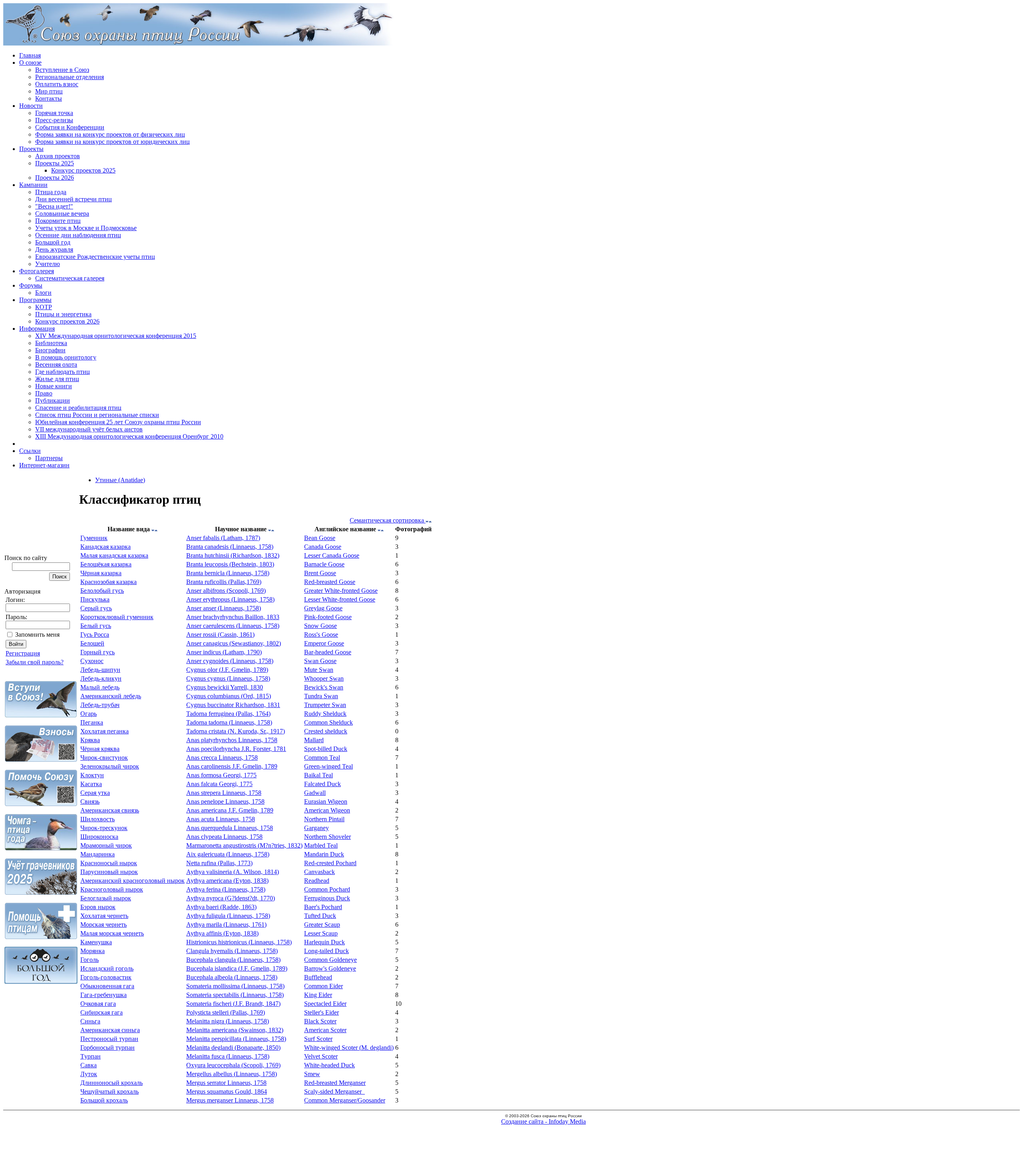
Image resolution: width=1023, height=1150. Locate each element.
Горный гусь (97, 652)
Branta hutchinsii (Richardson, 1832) (232, 555)
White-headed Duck (329, 1065)
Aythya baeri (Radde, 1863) (221, 907)
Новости (31, 105)
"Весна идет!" (54, 206)
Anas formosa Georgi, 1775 (221, 775)
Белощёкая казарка (105, 564)
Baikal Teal (318, 775)
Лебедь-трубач (99, 704)
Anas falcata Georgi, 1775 (219, 784)
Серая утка (95, 792)
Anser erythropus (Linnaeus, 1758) (230, 599)
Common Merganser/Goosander (344, 1100)
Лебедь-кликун (100, 678)
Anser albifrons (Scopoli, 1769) (226, 590)
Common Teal (322, 757)
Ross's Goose (321, 634)
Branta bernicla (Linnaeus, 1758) (227, 573)
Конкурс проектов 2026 (67, 321)
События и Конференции (69, 127)
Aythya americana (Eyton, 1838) (227, 880)
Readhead (316, 880)
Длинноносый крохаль (111, 1082)
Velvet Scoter (321, 1056)
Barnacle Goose (324, 564)
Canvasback (319, 871)
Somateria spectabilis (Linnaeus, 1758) (235, 994)
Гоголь (89, 959)
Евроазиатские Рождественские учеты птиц (95, 256)
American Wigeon (327, 810)
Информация (37, 328)
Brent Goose (320, 573)
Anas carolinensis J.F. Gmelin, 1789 (231, 766)
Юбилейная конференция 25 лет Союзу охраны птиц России (118, 422)
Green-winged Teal (328, 766)
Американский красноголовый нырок (132, 880)
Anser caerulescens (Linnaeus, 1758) (232, 625)
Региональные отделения (69, 76)
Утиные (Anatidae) (120, 480)
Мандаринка (97, 854)
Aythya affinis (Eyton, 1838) (222, 933)
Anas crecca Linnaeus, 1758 (222, 757)
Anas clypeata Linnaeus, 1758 (224, 836)
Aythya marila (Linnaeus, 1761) (226, 924)
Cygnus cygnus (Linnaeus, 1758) (228, 678)
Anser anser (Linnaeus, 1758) (223, 608)
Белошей (92, 643)
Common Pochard (327, 889)
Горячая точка (54, 112)
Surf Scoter (318, 1038)
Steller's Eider (321, 1012)
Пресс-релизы (54, 120)
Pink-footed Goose (328, 617)
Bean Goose (319, 537)
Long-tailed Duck (326, 950)
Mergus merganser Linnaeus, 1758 (230, 1100)
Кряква (90, 740)
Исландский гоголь (106, 968)
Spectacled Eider (325, 1003)
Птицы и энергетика (63, 314)
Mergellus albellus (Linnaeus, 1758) (231, 1074)
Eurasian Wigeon (325, 801)
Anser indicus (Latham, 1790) (224, 652)
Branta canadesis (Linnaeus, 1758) (229, 546)
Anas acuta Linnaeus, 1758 (220, 819)
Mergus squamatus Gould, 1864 (226, 1091)
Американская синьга (110, 1030)
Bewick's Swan (323, 687)
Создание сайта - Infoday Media (543, 1121)
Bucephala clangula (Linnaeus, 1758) (233, 959)
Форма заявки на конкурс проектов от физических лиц (110, 134)
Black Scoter (320, 1021)
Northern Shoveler (327, 836)
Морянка (92, 950)
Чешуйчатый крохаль (109, 1091)
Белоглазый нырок (105, 898)
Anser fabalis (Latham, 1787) (223, 537)
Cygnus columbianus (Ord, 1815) (228, 696)
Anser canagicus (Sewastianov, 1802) (233, 643)
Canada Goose (322, 546)
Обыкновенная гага (107, 986)
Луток (88, 1074)
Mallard (314, 740)
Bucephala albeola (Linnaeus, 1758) (231, 977)
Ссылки (30, 450)
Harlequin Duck (324, 942)
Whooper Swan (324, 678)
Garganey (316, 827)
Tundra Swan (321, 696)
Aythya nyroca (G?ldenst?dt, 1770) (230, 898)
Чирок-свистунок (104, 757)
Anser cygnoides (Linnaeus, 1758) (229, 660)
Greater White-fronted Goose (341, 590)
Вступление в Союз (62, 69)
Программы (35, 299)
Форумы (30, 285)
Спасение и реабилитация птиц (78, 407)
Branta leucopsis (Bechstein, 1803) (230, 564)
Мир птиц (49, 91)
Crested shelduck (325, 731)
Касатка (91, 784)
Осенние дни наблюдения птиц (78, 235)
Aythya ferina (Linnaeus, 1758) (225, 889)
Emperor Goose (324, 643)
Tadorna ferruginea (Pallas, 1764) (228, 713)
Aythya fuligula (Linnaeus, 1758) (228, 915)
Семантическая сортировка (388, 520)
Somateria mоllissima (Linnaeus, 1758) (235, 986)
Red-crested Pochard (330, 863)
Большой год (52, 242)
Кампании (33, 184)
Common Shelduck (328, 722)
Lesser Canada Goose (331, 555)
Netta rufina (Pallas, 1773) (219, 863)
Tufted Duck (320, 915)
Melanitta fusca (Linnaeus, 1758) (227, 1056)
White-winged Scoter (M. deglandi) (349, 1047)
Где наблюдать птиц (62, 371)
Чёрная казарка (100, 573)
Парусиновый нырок (109, 871)
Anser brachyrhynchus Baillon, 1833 (232, 617)
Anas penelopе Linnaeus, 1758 (225, 801)
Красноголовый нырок (111, 889)
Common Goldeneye (330, 959)
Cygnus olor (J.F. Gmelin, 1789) (227, 669)
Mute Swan (318, 669)
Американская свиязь (109, 810)
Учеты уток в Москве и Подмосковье (86, 227)
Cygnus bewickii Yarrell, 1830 (224, 687)
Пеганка (91, 722)
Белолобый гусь (102, 590)
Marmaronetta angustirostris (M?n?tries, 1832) (244, 845)
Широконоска (99, 836)
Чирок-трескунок (103, 827)
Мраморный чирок (106, 845)
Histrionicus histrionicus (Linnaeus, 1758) (239, 942)
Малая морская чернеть (112, 933)
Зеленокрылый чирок (109, 766)
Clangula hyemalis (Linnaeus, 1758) (232, 950)
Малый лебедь (99, 687)
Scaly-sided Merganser (334, 1091)
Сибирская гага (101, 1012)
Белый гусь (95, 625)
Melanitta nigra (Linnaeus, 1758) (227, 1021)
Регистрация (23, 653)
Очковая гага (98, 1003)
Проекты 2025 (54, 163)
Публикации (52, 400)
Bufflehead (318, 977)
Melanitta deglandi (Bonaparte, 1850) (233, 1047)
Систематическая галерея (69, 278)
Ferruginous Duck (327, 898)
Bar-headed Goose (327, 652)
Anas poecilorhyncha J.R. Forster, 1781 (236, 748)
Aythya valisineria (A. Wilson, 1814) (232, 871)
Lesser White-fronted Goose (339, 599)
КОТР (43, 307)
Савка (88, 1065)
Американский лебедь (110, 696)
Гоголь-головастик (105, 977)
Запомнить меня (37, 634)
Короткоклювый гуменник (116, 617)
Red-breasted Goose (329, 581)
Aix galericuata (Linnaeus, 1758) (227, 854)
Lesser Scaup (321, 933)
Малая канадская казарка (114, 555)
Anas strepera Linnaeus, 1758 (223, 792)
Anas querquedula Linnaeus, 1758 (229, 827)
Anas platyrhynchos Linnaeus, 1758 (231, 740)
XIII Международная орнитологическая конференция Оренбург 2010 (129, 436)
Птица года (50, 192)
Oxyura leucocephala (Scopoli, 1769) (233, 1065)
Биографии (50, 350)
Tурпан (90, 1056)
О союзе (30, 62)
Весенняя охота (56, 364)
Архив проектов (57, 156)
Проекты (31, 148)
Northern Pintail (324, 819)
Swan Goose (320, 660)
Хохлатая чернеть (104, 915)
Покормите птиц (58, 220)
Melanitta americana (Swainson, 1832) (234, 1030)
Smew (312, 1074)
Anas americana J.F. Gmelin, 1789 (229, 810)
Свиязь (90, 801)
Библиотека (51, 343)
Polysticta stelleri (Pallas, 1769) (225, 1012)
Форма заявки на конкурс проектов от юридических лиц (112, 141)
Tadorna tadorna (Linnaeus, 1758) (229, 722)
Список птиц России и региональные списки (97, 414)
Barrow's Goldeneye (330, 968)
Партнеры (49, 458)
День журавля (54, 249)
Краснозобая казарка (108, 581)
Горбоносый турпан (107, 1047)
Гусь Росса (94, 634)
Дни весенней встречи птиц (73, 199)
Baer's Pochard (323, 907)
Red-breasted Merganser (335, 1082)
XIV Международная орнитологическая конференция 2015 (115, 335)
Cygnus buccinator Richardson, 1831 (233, 704)
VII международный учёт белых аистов (89, 429)
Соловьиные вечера (62, 213)
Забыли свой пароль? (35, 662)
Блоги (43, 292)
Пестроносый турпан (109, 1038)
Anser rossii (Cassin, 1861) (220, 634)
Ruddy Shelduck (325, 713)
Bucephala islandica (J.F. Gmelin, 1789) (236, 968)
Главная (30, 55)
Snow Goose (320, 625)
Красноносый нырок (108, 863)
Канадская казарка (105, 546)
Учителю (47, 263)
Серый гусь (96, 608)
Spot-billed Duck (325, 748)
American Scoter (325, 1030)
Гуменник (93, 537)
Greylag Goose (323, 608)
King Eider (318, 994)
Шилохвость (97, 819)
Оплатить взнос (56, 84)
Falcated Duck (322, 784)
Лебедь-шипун (100, 669)
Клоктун (92, 775)
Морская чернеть (103, 924)
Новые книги (53, 386)
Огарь (88, 713)
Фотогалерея (36, 271)
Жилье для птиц (57, 378)
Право (43, 393)
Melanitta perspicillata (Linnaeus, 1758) (236, 1038)
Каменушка (96, 942)
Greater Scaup (322, 924)
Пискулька (94, 599)
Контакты (48, 98)
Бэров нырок (97, 907)
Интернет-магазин (44, 465)
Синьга (90, 1021)
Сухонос (91, 660)
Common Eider (323, 986)
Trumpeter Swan (325, 704)
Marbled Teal (321, 845)
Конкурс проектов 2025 (83, 170)
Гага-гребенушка (103, 994)
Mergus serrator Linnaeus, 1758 (226, 1082)
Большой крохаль (104, 1100)
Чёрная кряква (99, 748)
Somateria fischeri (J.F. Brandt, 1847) (233, 1003)
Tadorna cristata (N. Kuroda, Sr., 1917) (235, 731)
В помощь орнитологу (65, 357)
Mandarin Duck (324, 854)
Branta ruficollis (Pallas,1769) (223, 581)
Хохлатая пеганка (104, 731)
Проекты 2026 (54, 177)
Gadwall (315, 792)
